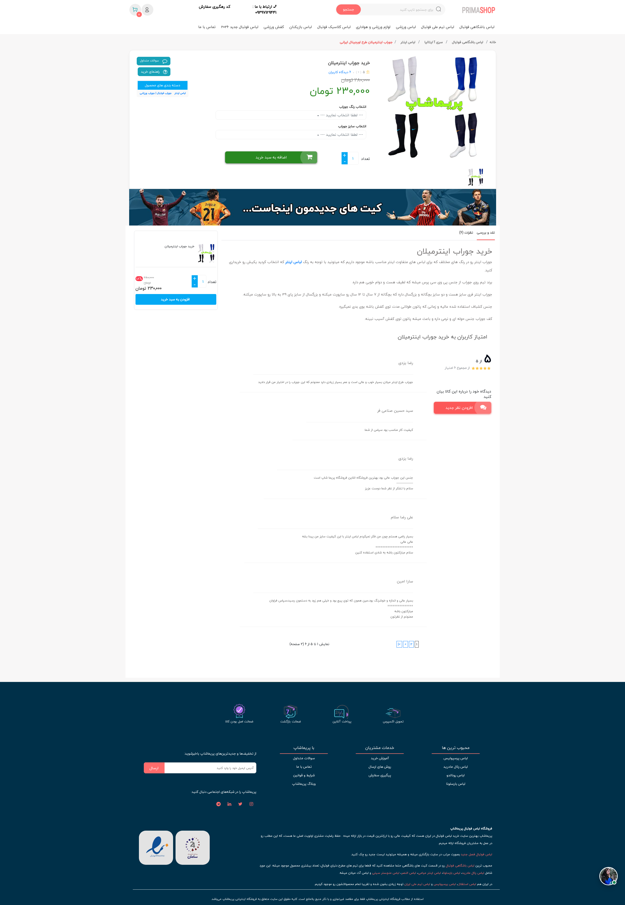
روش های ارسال (379, 767)
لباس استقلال (467, 884)
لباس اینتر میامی (429, 872)
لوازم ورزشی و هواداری (373, 27)
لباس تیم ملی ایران (417, 884)
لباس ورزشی (406, 27)
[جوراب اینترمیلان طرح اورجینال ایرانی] (434, 107)
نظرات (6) (466, 232)
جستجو (348, 9)
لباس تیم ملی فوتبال (437, 27)
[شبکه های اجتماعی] (251, 804)
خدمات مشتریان (379, 748)
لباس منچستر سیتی (385, 872)
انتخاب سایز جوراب (352, 126)
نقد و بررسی (486, 232)
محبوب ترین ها (455, 748)
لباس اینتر (408, 42)
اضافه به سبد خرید (271, 157)
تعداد (365, 158)
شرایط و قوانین (304, 775)
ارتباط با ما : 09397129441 (264, 9)
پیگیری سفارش (380, 775)
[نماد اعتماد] (156, 847)
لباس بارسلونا (455, 784)
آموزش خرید (380, 758)
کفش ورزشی (274, 27)
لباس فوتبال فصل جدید (476, 854)
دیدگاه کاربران (338, 72)
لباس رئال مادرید (455, 767)
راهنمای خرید (151, 72)
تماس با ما (207, 27)
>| (399, 644)
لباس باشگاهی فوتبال (476, 27)
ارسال (154, 768)
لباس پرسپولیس (455, 758)
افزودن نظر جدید (459, 407)
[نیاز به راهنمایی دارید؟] (608, 874)
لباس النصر (408, 872)
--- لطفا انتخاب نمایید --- (341, 115)
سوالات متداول (150, 60)
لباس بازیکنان (300, 27)
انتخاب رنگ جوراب (352, 106)
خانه (493, 42)
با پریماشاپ (303, 748)
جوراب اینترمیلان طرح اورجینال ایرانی (366, 42)
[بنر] (312, 207)
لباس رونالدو (456, 775)
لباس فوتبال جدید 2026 (239, 27)
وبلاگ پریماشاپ (304, 784)
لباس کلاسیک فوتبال (334, 27)
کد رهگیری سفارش (214, 7)
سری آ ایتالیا (434, 42)
